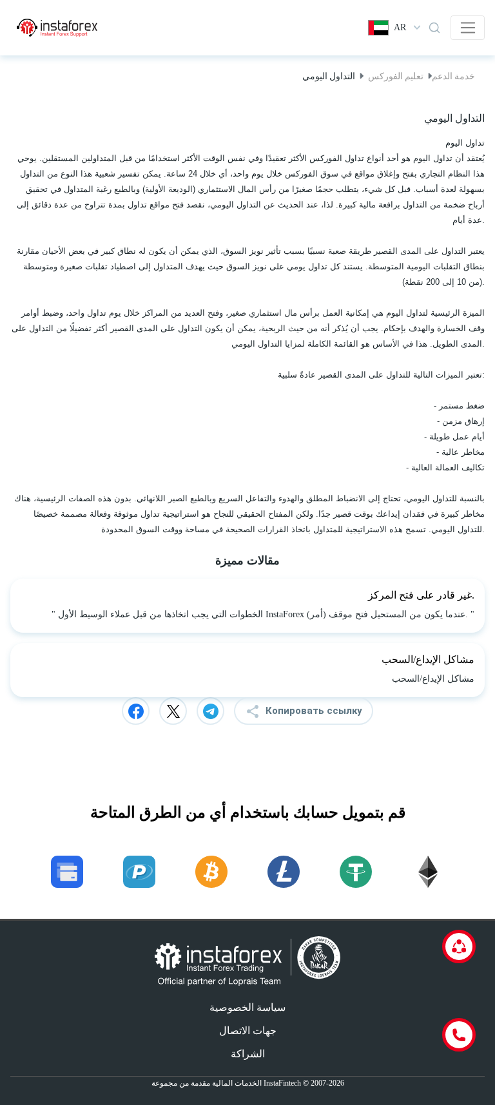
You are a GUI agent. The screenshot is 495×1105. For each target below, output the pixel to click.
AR (400, 27)
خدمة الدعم (453, 76)
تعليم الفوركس (395, 76)
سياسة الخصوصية (247, 1007)
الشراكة (248, 1053)
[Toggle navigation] (468, 27)
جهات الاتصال (248, 1030)
